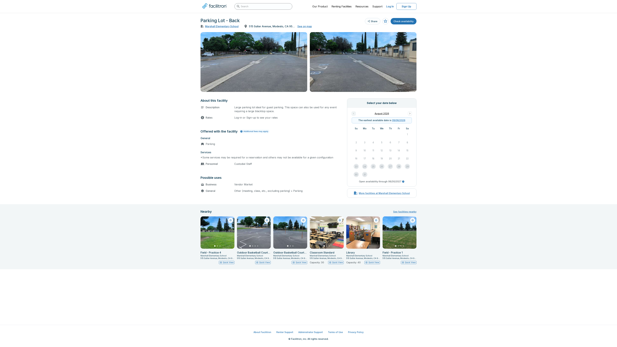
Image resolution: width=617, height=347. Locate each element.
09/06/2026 (398, 120)
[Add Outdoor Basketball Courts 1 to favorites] (303, 220)
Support (377, 6)
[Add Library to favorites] (376, 220)
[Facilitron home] (215, 9)
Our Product (320, 6)
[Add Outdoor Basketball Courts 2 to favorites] (266, 220)
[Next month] (410, 114)
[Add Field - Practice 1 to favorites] (412, 220)
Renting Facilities (341, 6)
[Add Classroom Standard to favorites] (339, 220)
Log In (390, 6)
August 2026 (382, 113)
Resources (361, 6)
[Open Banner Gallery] (254, 62)
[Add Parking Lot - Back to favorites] (385, 21)
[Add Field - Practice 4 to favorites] (230, 220)
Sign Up (406, 6)
